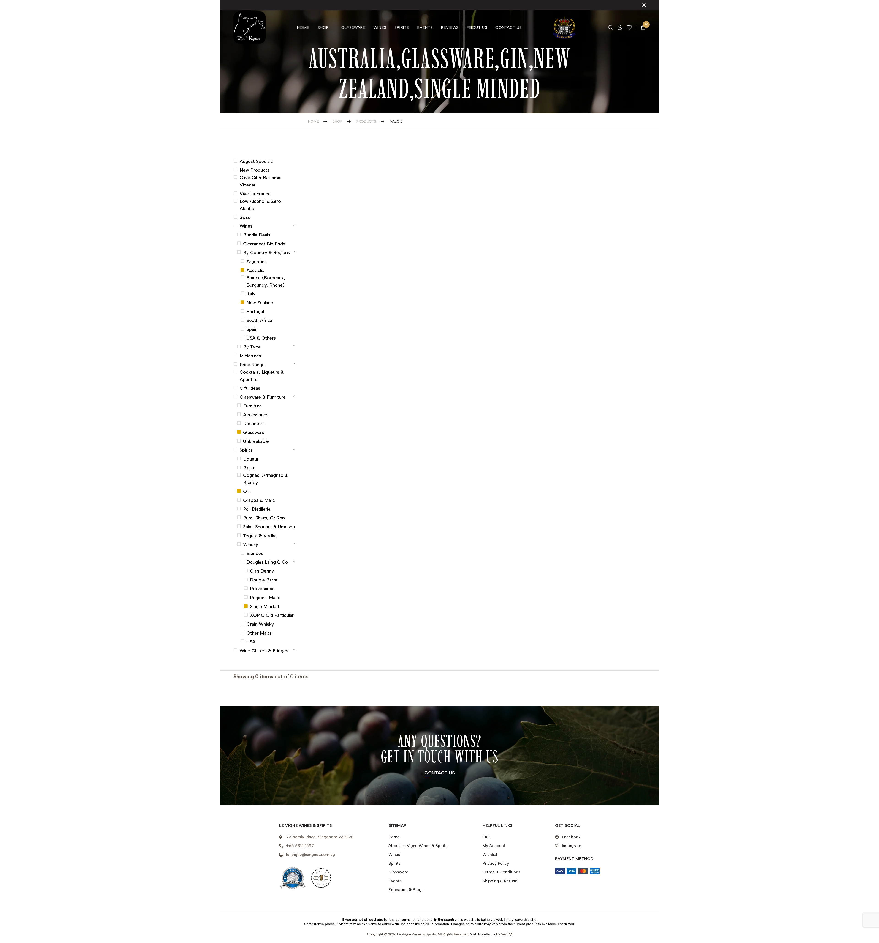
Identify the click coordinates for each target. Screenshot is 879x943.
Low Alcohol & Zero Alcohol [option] (260, 204)
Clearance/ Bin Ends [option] (264, 244)
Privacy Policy (496, 863)
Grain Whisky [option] (260, 624)
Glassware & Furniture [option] (263, 397)
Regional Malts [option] (265, 597)
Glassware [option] (253, 432)
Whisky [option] (250, 544)
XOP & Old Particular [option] (272, 615)
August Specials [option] (256, 161)
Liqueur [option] (250, 459)
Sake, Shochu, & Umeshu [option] (269, 526)
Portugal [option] (255, 311)
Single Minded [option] (264, 606)
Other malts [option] (259, 633)
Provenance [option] (262, 588)
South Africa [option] (259, 320)
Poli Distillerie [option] (257, 509)
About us (477, 27)
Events (425, 27)
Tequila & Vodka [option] (260, 535)
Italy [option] (251, 293)
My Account (494, 845)
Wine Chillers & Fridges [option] (264, 650)
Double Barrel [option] (264, 580)
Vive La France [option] (255, 193)
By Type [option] (252, 347)
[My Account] (620, 27)
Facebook (571, 836)
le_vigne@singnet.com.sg (310, 854)
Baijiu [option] (248, 468)
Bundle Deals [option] (256, 235)
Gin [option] (246, 491)
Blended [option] (255, 553)
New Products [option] (255, 170)
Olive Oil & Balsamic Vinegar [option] (260, 181)
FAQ (487, 836)
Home (303, 27)
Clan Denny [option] (262, 571)
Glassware (353, 27)
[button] (264, 225)
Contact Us (508, 27)
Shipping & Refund (500, 880)
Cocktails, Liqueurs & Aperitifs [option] (262, 375)
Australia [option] (255, 270)
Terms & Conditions (501, 871)
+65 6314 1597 (300, 845)
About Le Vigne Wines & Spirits (418, 845)
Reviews (449, 27)
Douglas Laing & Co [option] (267, 562)
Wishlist (490, 854)
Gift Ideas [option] (250, 388)
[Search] (610, 27)
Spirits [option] (246, 450)
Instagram (571, 845)
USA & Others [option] (261, 338)
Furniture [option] (252, 405)
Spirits (401, 27)
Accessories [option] (256, 414)
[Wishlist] (629, 27)
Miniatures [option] (250, 356)
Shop (322, 27)
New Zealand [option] (260, 302)
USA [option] (251, 641)
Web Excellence (482, 934)
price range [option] (252, 364)
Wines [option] (246, 226)
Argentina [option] (257, 261)
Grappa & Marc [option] (259, 500)
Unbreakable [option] (256, 441)
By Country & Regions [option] (266, 252)
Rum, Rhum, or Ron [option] (264, 518)
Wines (379, 27)
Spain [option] (252, 329)
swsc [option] (245, 217)
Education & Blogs (405, 889)
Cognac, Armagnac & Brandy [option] (265, 478)
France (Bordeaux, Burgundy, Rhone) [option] (266, 281)
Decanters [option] (254, 423)
